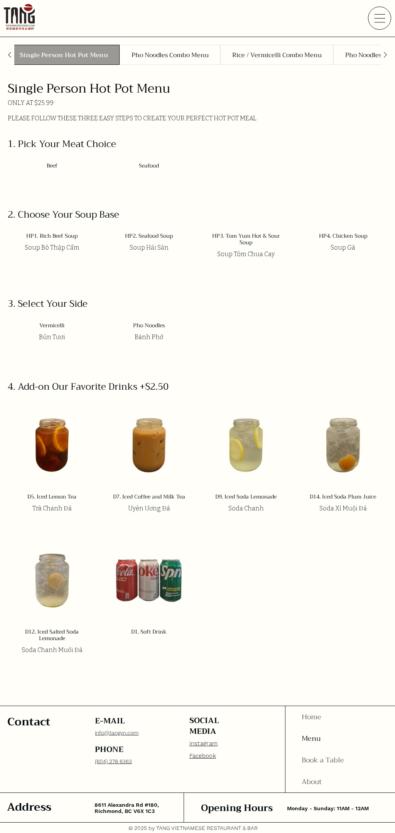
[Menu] (379, 18)
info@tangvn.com (116, 733)
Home (311, 717)
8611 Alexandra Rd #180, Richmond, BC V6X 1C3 (127, 808)
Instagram (203, 743)
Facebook (202, 755)
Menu (311, 738)
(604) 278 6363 (113, 761)
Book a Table (323, 760)
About (312, 782)
